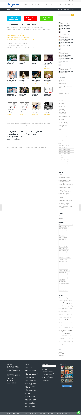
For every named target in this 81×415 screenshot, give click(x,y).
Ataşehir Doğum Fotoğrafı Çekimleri (64, 153)
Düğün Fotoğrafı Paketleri (64, 207)
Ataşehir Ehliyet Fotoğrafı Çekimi (13, 9)
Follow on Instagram (67, 386)
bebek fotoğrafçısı (61, 257)
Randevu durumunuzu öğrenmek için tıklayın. (16, 35)
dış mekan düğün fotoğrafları (63, 268)
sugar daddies (61, 119)
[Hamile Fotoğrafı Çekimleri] (36, 58)
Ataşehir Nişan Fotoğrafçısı (63, 155)
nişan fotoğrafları (65, 317)
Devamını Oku (10, 66)
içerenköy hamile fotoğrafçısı (63, 281)
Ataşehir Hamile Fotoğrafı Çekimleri (64, 151)
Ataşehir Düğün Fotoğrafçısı (63, 157)
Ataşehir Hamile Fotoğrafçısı (64, 187)
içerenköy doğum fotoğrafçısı (67, 327)
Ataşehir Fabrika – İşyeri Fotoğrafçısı (66, 184)
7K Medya (21, 413)
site (59, 118)
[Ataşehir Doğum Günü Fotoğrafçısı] (24, 74)
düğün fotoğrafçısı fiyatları (63, 259)
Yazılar (61, 352)
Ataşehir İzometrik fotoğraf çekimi (64, 255)
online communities (62, 110)
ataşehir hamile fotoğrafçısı (63, 237)
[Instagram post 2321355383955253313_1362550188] (71, 376)
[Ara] (72, 5)
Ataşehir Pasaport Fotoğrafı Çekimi (64, 159)
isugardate (61, 104)
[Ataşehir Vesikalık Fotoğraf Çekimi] (36, 105)
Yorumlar (61, 353)
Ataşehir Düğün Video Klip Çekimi (65, 183)
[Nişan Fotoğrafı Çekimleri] (24, 58)
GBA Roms (61, 100)
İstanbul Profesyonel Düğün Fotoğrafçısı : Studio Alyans (48, 63)
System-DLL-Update (63, 120)
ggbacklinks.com (61, 272)
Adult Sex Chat (61, 80)
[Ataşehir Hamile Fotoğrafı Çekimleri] (48, 74)
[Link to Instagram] (73, 1)
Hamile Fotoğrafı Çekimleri (63, 140)
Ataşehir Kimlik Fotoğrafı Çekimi (23, 145)
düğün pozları (68, 266)
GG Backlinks (70, 270)
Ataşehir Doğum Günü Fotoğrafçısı (64, 147)
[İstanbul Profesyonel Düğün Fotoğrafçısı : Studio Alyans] (48, 58)
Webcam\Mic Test (62, 128)
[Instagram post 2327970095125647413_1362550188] (67, 372)
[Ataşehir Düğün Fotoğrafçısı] (36, 90)
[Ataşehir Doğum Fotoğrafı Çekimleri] (12, 90)
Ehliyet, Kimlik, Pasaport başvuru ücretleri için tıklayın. (18, 37)
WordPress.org (61, 355)
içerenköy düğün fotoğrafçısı (63, 277)
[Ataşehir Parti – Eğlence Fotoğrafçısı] (36, 74)
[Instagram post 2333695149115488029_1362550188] (67, 367)
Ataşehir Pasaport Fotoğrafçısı (31, 394)
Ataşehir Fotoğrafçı (27, 0)
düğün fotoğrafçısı (67, 257)
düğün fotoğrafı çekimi (62, 266)
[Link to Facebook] (69, 1)
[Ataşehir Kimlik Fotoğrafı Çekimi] (24, 105)
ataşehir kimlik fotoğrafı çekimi (68, 338)
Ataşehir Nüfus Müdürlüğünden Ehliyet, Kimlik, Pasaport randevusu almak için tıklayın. (24, 33)
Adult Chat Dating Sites (63, 78)
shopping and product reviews (64, 116)
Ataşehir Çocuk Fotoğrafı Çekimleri (64, 145)
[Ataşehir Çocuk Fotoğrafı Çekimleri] (12, 74)
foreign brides (61, 99)
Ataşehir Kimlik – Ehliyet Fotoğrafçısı (66, 191)
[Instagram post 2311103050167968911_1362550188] (71, 380)
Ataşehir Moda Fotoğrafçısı (64, 193)
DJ (59, 96)
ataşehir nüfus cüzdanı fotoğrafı (63, 244)
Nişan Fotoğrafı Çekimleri (62, 138)
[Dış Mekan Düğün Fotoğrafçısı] (12, 58)
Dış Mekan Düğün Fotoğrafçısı (63, 136)
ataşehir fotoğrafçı (61, 235)
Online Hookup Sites (62, 112)
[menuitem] (22, 5)
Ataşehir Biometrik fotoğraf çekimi (64, 226)
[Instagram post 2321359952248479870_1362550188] (62, 376)
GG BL (68, 272)
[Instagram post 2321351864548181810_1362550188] (62, 380)
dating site (61, 90)
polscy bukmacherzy (63, 113)
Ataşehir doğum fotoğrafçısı (63, 228)
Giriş (59, 350)
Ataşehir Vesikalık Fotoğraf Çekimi (64, 165)
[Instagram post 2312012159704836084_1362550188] (67, 380)
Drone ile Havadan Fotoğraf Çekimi (65, 206)
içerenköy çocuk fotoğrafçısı (67, 300)
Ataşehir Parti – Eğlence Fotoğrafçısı (64, 149)
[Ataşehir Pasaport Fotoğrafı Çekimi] (48, 90)
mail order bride (62, 106)
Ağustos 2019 (61, 216)
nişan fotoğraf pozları (62, 288)
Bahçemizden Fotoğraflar (63, 204)
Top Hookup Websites (63, 122)
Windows (60, 129)
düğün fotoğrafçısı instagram (63, 261)
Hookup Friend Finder (63, 102)
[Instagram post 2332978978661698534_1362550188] (62, 372)
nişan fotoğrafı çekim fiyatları (63, 290)
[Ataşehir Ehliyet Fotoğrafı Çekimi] (12, 105)
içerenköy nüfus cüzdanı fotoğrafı (64, 283)
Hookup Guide (61, 103)
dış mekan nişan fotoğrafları (63, 270)
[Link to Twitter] (71, 1)
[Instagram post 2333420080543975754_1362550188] (71, 367)
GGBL (65, 272)
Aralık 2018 (61, 218)
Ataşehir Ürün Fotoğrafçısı (64, 203)
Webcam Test (61, 126)
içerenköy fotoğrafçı (62, 279)
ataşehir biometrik (70, 224)
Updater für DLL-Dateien (64, 123)
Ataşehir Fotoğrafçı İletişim (64, 185)
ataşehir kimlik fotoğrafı (62, 239)
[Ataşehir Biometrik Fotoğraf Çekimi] (48, 105)
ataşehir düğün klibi (62, 233)
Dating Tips (61, 91)
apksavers (60, 81)
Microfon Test (61, 109)
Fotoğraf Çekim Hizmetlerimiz (64, 209)
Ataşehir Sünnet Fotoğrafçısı (64, 201)
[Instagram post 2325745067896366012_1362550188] (71, 372)
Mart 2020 (61, 215)
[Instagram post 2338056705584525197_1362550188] (62, 367)
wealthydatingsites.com (63, 125)
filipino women (61, 97)
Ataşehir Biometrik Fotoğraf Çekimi (64, 167)
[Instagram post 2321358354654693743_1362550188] (67, 376)
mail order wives (62, 107)
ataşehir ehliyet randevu (69, 233)
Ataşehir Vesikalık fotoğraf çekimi (63, 250)
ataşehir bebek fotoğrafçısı (63, 224)
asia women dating (62, 83)
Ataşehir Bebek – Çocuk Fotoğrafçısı (66, 175)
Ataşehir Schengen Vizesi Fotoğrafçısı (66, 200)
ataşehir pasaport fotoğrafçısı (63, 246)
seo (59, 115)
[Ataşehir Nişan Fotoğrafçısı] (24, 90)
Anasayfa (60, 174)
